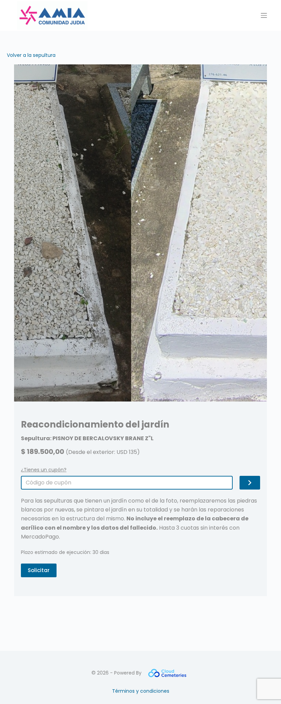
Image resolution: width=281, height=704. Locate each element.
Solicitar (39, 570)
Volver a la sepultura (31, 55)
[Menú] (264, 15)
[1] (250, 483)
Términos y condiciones (140, 691)
